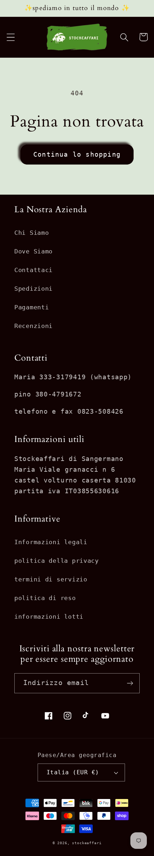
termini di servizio (50, 579)
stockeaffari (86, 843)
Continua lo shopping (77, 154)
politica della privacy (56, 560)
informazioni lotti (48, 616)
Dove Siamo (33, 251)
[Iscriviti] (129, 683)
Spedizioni (33, 288)
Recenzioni (33, 325)
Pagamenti (31, 307)
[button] (10, 37)
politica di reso (45, 597)
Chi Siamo (31, 232)
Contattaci (33, 270)
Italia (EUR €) (73, 772)
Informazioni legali (50, 542)
